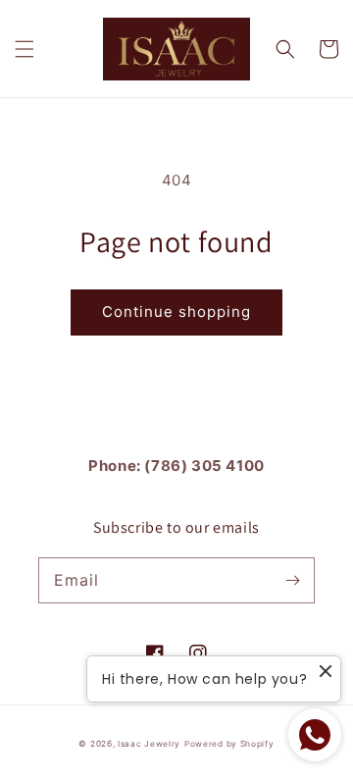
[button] (24, 49)
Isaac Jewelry (149, 744)
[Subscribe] (292, 579)
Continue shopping (176, 311)
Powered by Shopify (229, 744)
